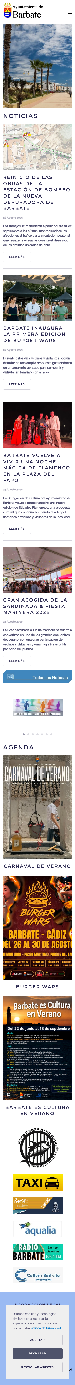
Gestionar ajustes (37, 1367)
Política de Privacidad (46, 1328)
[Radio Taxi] (37, 1182)
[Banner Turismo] (37, 1205)
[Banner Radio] (37, 1252)
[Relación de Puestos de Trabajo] (37, 714)
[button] (70, 12)
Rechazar (37, 1353)
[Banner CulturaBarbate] (37, 1275)
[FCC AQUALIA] (37, 1229)
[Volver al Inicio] (24, 12)
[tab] (24, 734)
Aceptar (37, 1339)
